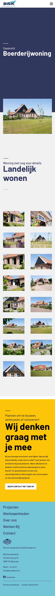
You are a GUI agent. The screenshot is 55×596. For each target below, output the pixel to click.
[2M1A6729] (41, 218)
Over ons (10, 520)
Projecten (11, 507)
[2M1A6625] (13, 304)
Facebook (10, 577)
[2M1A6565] (41, 347)
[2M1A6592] (41, 326)
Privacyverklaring (11, 584)
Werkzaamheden (16, 513)
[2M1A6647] (41, 283)
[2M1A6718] (41, 240)
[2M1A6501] (41, 369)
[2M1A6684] (13, 283)
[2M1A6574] (13, 347)
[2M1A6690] (41, 261)
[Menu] (51, 4)
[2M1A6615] (41, 304)
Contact (9, 533)
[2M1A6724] (13, 240)
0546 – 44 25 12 (10, 567)
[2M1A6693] (13, 261)
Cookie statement (29, 584)
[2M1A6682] (13, 218)
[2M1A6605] (13, 326)
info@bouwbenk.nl (11, 570)
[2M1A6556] (13, 369)
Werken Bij (11, 526)
